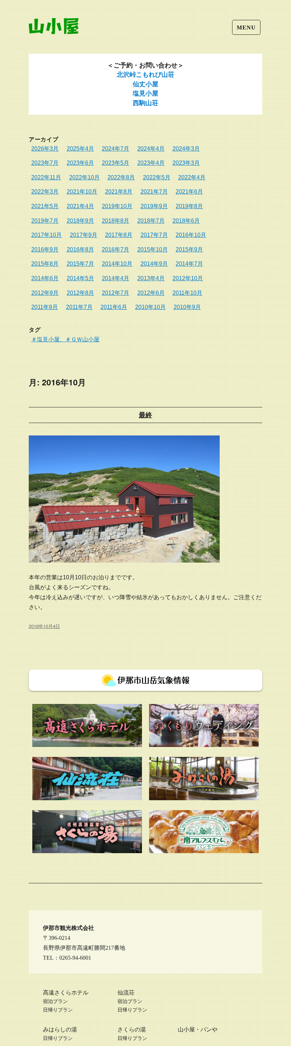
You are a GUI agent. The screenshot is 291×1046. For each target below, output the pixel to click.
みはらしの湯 (60, 1029)
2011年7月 (79, 307)
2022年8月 (121, 177)
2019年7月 (45, 221)
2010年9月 (187, 307)
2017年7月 (154, 235)
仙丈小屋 (145, 84)
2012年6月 (151, 293)
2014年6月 (45, 278)
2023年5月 (115, 163)
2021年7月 (154, 192)
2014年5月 (80, 278)
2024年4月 (151, 149)
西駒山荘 (145, 103)
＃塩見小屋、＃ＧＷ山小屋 (65, 339)
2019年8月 (189, 206)
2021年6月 (189, 192)
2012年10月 (187, 278)
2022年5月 (156, 177)
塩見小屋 (145, 93)
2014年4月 (115, 278)
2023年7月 (45, 163)
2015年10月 (152, 249)
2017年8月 (118, 235)
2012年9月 (45, 293)
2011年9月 (44, 307)
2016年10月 (191, 235)
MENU (246, 28)
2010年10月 (150, 307)
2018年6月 (186, 221)
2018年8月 (115, 221)
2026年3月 (45, 149)
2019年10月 (117, 206)
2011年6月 (113, 307)
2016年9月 (45, 249)
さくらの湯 (131, 1029)
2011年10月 (187, 293)
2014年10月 (117, 264)
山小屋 (186, 1029)
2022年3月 (45, 192)
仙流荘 (125, 993)
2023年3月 (186, 163)
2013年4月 (151, 278)
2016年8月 (80, 249)
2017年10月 (46, 235)
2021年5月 (45, 206)
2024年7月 (115, 149)
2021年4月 (80, 206)
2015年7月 (80, 264)
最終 (145, 415)
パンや (209, 1029)
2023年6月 (80, 163)
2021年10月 (82, 192)
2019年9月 (154, 206)
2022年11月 (46, 177)
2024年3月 (186, 149)
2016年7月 (115, 249)
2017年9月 (83, 235)
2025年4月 (80, 149)
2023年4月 (151, 163)
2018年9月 (80, 221)
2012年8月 (80, 293)
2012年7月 (115, 293)
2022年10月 (84, 177)
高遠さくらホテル (65, 993)
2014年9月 (154, 264)
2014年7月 (189, 264)
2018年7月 (151, 221)
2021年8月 (118, 192)
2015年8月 (45, 264)
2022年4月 (191, 177)
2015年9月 (189, 249)
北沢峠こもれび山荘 (145, 74)
